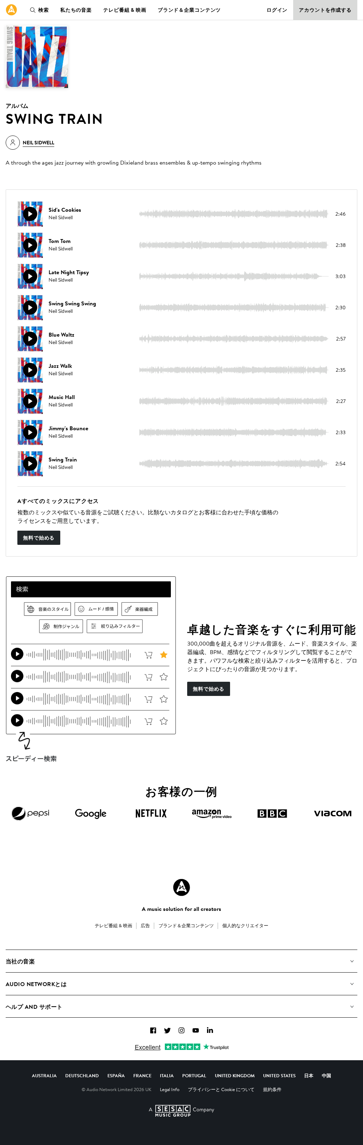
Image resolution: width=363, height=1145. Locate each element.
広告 (145, 925)
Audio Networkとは (36, 984)
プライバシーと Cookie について (221, 1089)
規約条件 (272, 1089)
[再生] (30, 214)
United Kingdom (235, 1075)
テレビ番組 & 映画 (124, 9)
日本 (308, 1075)
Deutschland (82, 1075)
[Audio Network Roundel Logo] (181, 887)
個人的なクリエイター (245, 925)
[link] (11, 10)
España (116, 1075)
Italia (167, 1075)
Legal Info (169, 1089)
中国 (326, 1075)
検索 (43, 9)
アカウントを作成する (325, 9)
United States (279, 1075)
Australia (44, 1075)
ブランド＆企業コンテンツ (189, 9)
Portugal (194, 1075)
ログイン (277, 9)
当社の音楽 (20, 961)
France (142, 1075)
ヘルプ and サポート (34, 1007)
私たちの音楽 (76, 9)
